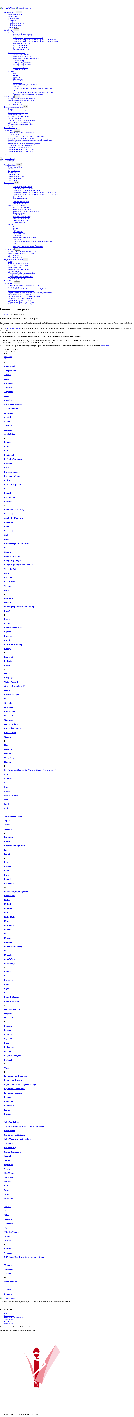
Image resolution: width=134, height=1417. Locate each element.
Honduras (8, 753)
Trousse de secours (19, 70)
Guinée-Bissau (10, 733)
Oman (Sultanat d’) (12, 1009)
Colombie (8, 548)
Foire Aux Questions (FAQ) (13, 1318)
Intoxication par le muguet (21, 66)
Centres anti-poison (19, 60)
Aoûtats (15, 75)
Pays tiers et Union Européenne (18, 116)
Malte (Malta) (10, 917)
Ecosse (7, 619)
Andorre (8, 387)
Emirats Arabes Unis (13, 627)
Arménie (8, 417)
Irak (6, 783)
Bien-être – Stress (14, 32)
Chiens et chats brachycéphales (23, 36)
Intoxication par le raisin (20, 68)
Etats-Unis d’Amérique (14, 644)
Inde (6, 774)
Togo (6, 1228)
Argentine (8, 413)
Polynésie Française (12, 1055)
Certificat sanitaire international (18, 111)
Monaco (7, 951)
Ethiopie (7, 649)
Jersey (7, 825)
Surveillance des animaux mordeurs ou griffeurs (24, 144)
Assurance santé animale (21, 55)
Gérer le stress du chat (20, 45)
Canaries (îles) (10, 531)
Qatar (6, 1068)
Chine (6, 539)
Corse (6, 573)
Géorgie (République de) (14, 686)
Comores (8, 552)
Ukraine (7, 1249)
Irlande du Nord (11, 795)
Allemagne (8, 383)
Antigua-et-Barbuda (13, 404)
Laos (6, 862)
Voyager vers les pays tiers (17, 126)
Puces (14, 90)
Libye (6, 875)
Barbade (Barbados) (13, 459)
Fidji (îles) (8, 657)
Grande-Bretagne (11, 694)
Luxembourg (9, 883)
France (7, 665)
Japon (7, 820)
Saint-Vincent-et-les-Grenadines (17, 1139)
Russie (7, 1110)
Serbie (7, 1160)
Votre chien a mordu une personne (19, 147)
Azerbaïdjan (9, 434)
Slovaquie (8, 1177)
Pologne (7, 1051)
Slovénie (7, 1181)
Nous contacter (9, 1316)
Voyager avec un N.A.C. (16, 24)
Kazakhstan (9, 837)
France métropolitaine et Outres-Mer (20, 142)
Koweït (7, 854)
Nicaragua (8, 980)
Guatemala (9, 716)
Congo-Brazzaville (12, 556)
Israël (6, 804)
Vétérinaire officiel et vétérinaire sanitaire (21, 120)
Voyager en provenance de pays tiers (20, 124)
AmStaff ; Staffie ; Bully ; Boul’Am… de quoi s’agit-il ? (27, 136)
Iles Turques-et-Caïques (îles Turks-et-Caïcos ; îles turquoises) (30, 770)
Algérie (7, 379)
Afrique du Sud (11, 370)
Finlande (8, 661)
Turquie (7, 1240)
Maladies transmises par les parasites (25, 85)
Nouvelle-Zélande (11, 1001)
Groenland (9, 707)
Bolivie (7, 480)
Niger (6, 984)
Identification (12, 16)
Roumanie (8, 1101)
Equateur (8, 632)
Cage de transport (14, 18)
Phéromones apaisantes (20, 51)
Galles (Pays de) (11, 682)
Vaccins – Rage (9, 97)
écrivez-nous (104, 346)
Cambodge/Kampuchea (14, 518)
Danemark (8, 598)
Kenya (7, 841)
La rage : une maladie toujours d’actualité (22, 99)
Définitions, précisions (15, 14)
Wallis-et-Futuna (11, 1282)
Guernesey (8, 720)
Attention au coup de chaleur (22, 56)
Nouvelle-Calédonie (12, 997)
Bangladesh (9, 455)
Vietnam (7, 1274)
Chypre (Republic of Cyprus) (16, 543)
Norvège (7, 993)
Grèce (6, 699)
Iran (6, 787)
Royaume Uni (10, 1105)
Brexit (10, 109)
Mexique (8, 942)
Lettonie (7, 866)
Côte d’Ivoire (9, 582)
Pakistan (8, 1026)
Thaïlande (8, 1224)
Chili (6, 535)
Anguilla (8, 400)
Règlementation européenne (13, 107)
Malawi (7, 904)
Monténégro (9, 959)
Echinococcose (18, 79)
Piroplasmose (17, 86)
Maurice (7, 929)
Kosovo (7, 850)
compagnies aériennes (14, 328)
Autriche (8, 430)
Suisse (6, 1194)
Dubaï (7, 611)
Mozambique (9, 963)
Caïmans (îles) (10, 514)
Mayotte (7, 938)
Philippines (9, 1047)
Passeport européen (14, 115)
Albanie (7, 375)
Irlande (7, 791)
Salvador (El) (10, 1148)
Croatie (7, 586)
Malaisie (7, 900)
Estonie (7, 640)
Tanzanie (8, 1211)
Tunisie (7, 1236)
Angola (7, 396)
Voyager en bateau (14, 25)
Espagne (8, 636)
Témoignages (8, 1319)
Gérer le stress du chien (20, 47)
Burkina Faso (10, 497)
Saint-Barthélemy (11, 1122)
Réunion (8, 1097)
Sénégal (7, 1156)
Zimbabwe (8, 1294)
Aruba (7, 421)
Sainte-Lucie (9, 1143)
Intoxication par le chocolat (21, 64)
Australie (8, 425)
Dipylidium (16, 77)
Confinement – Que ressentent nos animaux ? (28, 38)
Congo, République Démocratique (19, 565)
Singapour (8, 1169)
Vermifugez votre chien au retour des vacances (28, 94)
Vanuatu (8, 1265)
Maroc (7, 921)
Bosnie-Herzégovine (12, 484)
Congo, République (12, 560)
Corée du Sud (10, 569)
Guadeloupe (9, 711)
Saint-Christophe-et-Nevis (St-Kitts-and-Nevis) (24, 1126)
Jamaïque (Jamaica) (13, 816)
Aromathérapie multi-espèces (22, 34)
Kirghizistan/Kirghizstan (14, 845)
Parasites (11, 71)
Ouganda (8, 1014)
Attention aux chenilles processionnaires (26, 58)
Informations (8, 1321)
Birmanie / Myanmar (13, 476)
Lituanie (7, 879)
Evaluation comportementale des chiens (21, 138)
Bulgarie (8, 493)
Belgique (8, 463)
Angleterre (8, 392)
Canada (7, 526)
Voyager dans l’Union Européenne (19, 122)
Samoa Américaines (12, 1152)
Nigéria (7, 988)
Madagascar (9, 896)
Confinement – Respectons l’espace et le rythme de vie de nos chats (35, 40)
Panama (7, 1030)
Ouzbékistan (9, 1018)
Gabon (7, 673)
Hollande (8, 749)
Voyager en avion (14, 22)
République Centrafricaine (15, 1076)
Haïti (6, 745)
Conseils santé (9, 30)
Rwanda (8, 1114)
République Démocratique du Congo (20, 1084)
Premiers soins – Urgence (16, 53)
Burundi (8, 501)
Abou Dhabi (9, 366)
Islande (7, 800)
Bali (6, 450)
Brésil (6, 489)
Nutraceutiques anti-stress (21, 49)
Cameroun (8, 522)
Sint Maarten (10, 1173)
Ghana (7, 690)
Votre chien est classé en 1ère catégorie (21, 149)
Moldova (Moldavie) (13, 946)
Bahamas (8, 442)
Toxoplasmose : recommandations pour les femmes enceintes (33, 92)
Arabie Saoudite (11, 409)
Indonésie (8, 778)
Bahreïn (7, 446)
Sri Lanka (8, 1186)
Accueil (6, 314)
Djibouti (7, 602)
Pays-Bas (8, 1039)
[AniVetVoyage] (7, 159)
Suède (6, 1190)
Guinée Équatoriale (12, 728)
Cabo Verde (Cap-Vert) (14, 509)
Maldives (8, 908)
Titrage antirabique (14, 118)
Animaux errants (13, 134)
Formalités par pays (10, 128)
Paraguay (8, 1034)
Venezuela (8, 1269)
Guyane (7, 737)
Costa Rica (9, 577)
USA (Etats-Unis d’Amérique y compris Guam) (24, 1257)
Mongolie (8, 955)
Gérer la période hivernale (21, 43)
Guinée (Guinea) (11, 724)
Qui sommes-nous (10, 1314)
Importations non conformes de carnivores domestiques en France (30, 140)
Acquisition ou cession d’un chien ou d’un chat (23, 132)
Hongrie (7, 762)
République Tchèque (13, 1093)
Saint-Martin (9, 1131)
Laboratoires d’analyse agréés (18, 113)
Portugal (8, 1060)
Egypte (7, 623)
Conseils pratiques (10, 12)
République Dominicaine (14, 1089)
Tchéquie (8, 1219)
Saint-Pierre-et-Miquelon (14, 1135)
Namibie (7, 971)
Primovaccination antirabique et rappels (21, 100)
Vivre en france (9, 130)
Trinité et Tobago (11, 1232)
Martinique (9, 925)
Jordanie (8, 829)
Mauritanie (9, 934)
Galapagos (8, 677)
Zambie (7, 1290)
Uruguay (8, 1253)
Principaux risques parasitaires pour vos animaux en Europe (32, 88)
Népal (6, 976)
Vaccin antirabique (14, 102)
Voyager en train (13, 27)
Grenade (8, 703)
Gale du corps (17, 83)
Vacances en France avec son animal (20, 145)
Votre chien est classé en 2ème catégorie (21, 151)
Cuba (6, 590)
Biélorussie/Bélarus (12, 472)
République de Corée (13, 1080)
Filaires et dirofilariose (20, 81)
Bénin (6, 467)
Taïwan (7, 1207)
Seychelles (8, 1165)
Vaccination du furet (15, 104)
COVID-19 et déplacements (22, 62)
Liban (6, 870)
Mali (6, 912)
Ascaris (15, 73)
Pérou (6, 1043)
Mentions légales (9, 1323)
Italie (6, 808)
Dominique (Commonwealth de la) (19, 607)
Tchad (7, 1215)
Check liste (12, 20)
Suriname (8, 1198)
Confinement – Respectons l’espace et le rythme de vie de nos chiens (35, 41)
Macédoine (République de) (16, 891)
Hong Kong (9, 758)
